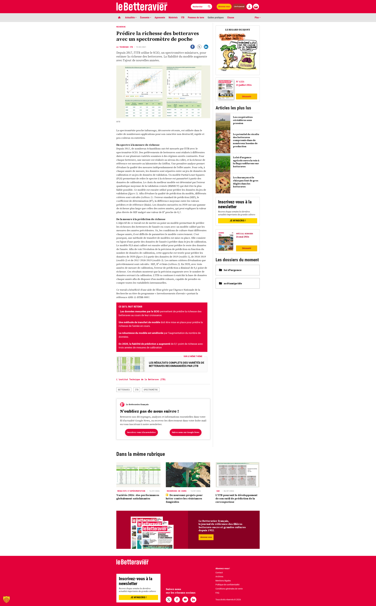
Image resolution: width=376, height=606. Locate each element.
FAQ (217, 593)
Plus (257, 17)
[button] (6, 599)
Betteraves (124, 389)
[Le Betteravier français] (141, 6)
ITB (182, 17)
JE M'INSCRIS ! (238, 220)
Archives (219, 576)
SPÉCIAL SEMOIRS (244, 233)
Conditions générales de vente (229, 589)
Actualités (130, 17)
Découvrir (246, 96)
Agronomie (160, 17)
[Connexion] (249, 7)
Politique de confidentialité (227, 584)
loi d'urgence (233, 270)
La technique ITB (124, 47)
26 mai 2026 (242, 236)
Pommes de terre (196, 17)
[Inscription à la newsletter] (256, 7)
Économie (145, 17)
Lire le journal (239, 6)
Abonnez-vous (224, 7)
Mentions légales (223, 580)
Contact (219, 572)
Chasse (230, 17)
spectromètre (151, 389)
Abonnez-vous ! (222, 568)
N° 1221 (240, 81)
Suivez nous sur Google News (185, 432)
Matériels (173, 17)
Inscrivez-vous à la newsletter (141, 432)
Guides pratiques (216, 17)
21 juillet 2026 (244, 85)
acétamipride (233, 283)
